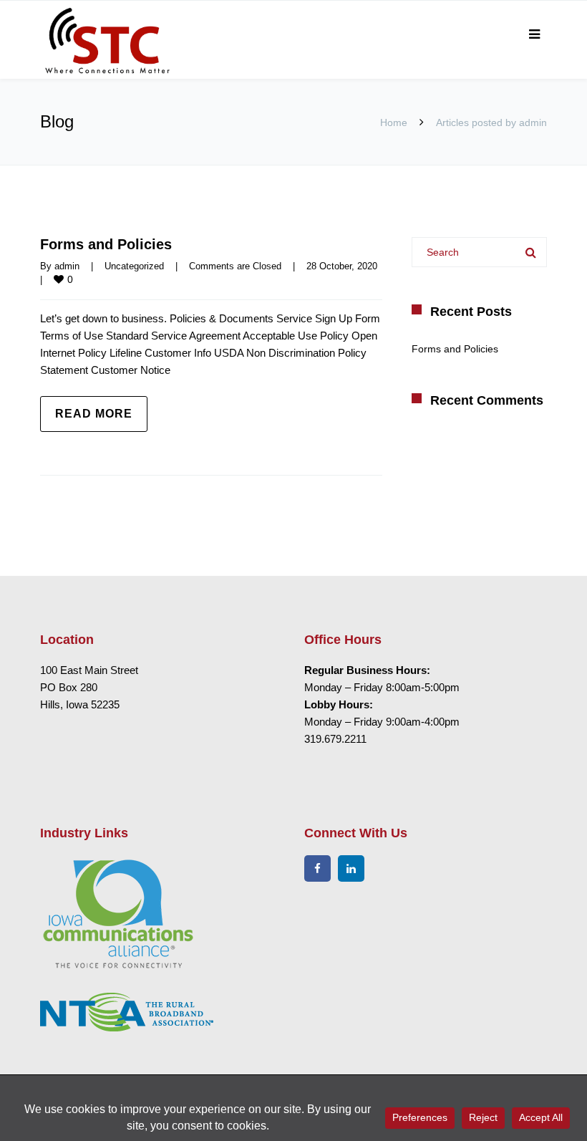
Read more (93, 414)
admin (66, 266)
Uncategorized (134, 266)
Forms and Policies (106, 244)
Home (393, 122)
